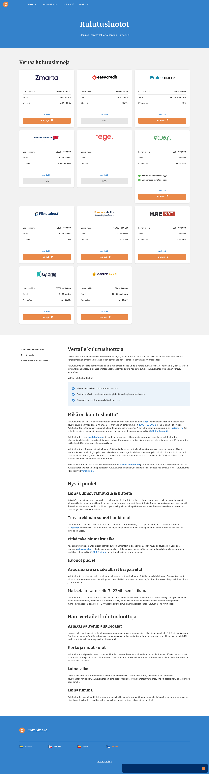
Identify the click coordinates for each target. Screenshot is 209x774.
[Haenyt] (162, 214)
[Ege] (104, 138)
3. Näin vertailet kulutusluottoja (35, 360)
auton (145, 421)
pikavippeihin (84, 549)
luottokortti (177, 428)
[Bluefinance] (162, 77)
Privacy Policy (105, 761)
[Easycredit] (104, 77)
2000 (141, 424)
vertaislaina (87, 470)
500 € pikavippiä (159, 431)
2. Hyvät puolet (27, 355)
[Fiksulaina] (46, 214)
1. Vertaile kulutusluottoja (32, 349)
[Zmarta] (46, 77)
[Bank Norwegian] (46, 138)
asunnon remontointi (129, 464)
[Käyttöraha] (46, 274)
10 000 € (151, 424)
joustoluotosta (95, 437)
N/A (104, 120)
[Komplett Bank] (104, 274)
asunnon (75, 527)
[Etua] (162, 138)
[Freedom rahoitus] (104, 214)
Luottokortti (68, 4)
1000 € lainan (98, 552)
